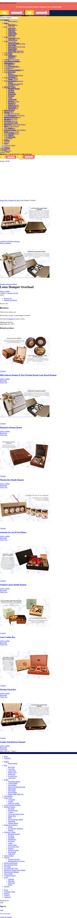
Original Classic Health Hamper (13, 585)
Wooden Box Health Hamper (12, 480)
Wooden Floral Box (8, 689)
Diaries (10, 82)
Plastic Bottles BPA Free (16, 52)
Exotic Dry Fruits (13, 59)
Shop (6, 200)
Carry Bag (11, 26)
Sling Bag (11, 135)
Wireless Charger (13, 105)
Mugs (10, 73)
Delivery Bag (12, 30)
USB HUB (11, 109)
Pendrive (11, 103)
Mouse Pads (12, 72)
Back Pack (11, 24)
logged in (11, 319)
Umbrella (11, 133)
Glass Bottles (12, 42)
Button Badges (12, 21)
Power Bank (12, 107)
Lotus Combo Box (7, 637)
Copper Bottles (13, 40)
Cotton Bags (12, 28)
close (1, 902)
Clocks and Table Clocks (16, 70)
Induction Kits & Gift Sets (16, 115)
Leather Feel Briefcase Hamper (10, 241)
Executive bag (12, 33)
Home (2, 200)
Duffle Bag (11, 31)
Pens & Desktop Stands (11, 132)
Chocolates (7, 65)
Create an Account (6, 917)
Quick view (3, 382)
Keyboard (11, 96)
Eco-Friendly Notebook (15, 84)
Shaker (10, 138)
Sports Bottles (12, 49)
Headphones (12, 94)
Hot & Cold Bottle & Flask (16, 47)
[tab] (40, 298)
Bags (5, 27)
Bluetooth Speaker (14, 89)
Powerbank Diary (13, 101)
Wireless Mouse (13, 79)
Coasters (10, 68)
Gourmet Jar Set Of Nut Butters (13, 532)
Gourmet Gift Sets (14, 113)
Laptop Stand (12, 100)
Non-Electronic (13, 66)
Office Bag (11, 137)
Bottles (6, 41)
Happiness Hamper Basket (8, 284)
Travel (6, 139)
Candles (10, 58)
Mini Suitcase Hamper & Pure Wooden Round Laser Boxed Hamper (28, 375)
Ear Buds (11, 90)
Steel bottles (12, 47)
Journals (10, 86)
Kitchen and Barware (11, 121)
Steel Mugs (11, 77)
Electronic (11, 64)
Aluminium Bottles (14, 38)
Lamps (10, 98)
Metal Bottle (12, 45)
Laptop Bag (12, 35)
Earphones (11, 92)
